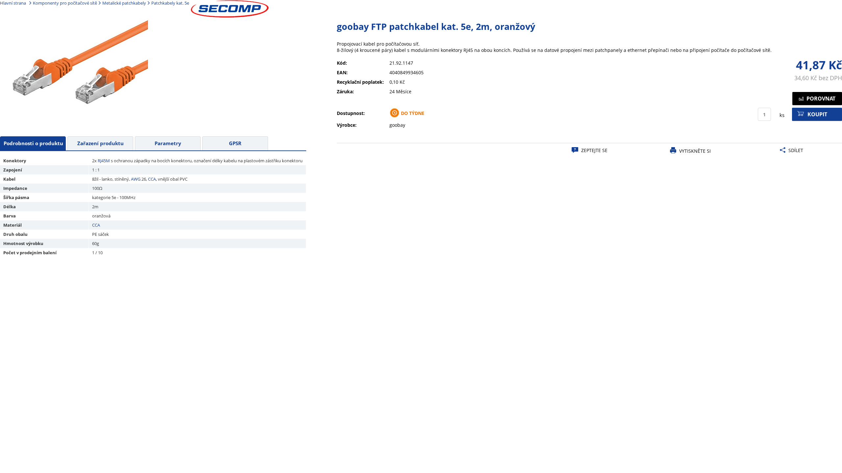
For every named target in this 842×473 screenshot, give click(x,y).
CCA (152, 179)
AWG (135, 179)
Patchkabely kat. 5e (170, 3)
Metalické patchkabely (124, 3)
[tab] (33, 143)
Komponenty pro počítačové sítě (65, 3)
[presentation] (32, 143)
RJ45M (104, 161)
